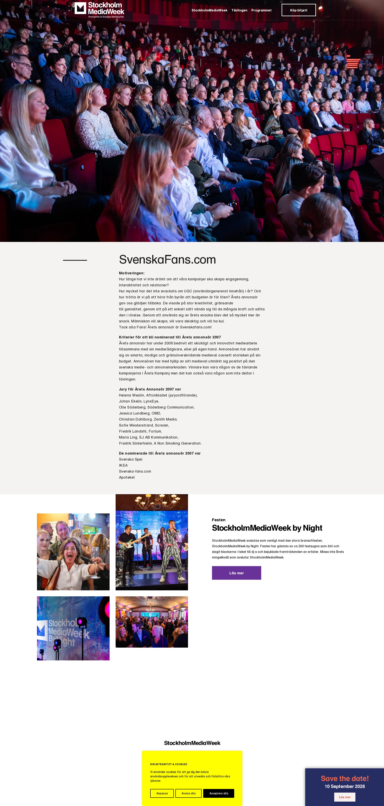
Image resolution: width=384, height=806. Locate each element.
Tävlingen (239, 10)
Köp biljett (298, 10)
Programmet (261, 10)
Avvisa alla (189, 793)
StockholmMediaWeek (209, 10)
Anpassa (162, 793)
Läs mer (344, 797)
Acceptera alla (218, 793)
